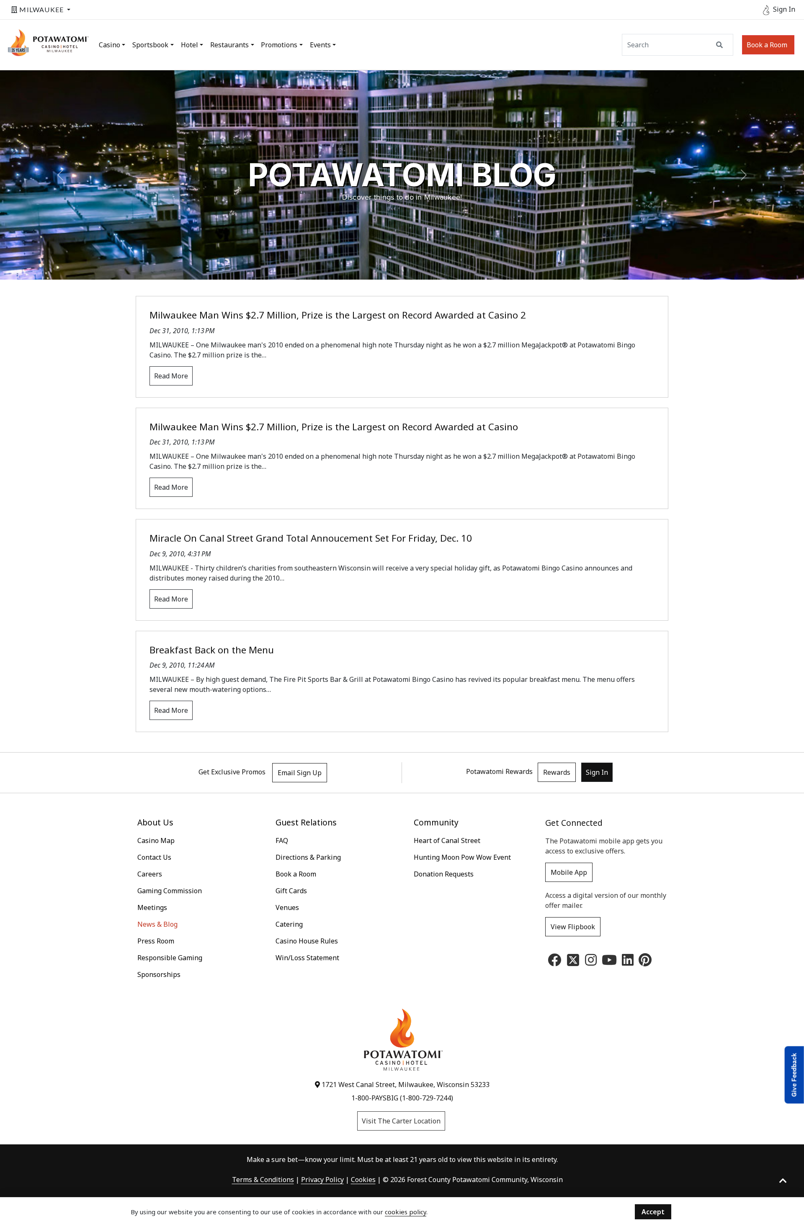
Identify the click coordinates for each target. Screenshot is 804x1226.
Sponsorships (158, 974)
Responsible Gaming (169, 957)
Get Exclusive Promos (231, 772)
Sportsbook (150, 44)
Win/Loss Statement (307, 957)
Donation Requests (444, 874)
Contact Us (154, 857)
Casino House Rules (307, 941)
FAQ (282, 840)
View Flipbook (573, 926)
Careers (149, 874)
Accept (653, 1211)
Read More (171, 375)
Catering (289, 924)
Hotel (189, 44)
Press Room (155, 941)
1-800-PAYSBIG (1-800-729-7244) (402, 1098)
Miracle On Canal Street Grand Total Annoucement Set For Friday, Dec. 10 (310, 538)
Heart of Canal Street (447, 840)
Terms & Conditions (263, 1179)
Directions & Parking (308, 857)
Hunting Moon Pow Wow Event (462, 857)
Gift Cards (291, 890)
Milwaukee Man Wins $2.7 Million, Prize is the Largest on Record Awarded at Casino (333, 426)
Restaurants (229, 44)
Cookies (363, 1179)
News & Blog (157, 924)
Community (436, 822)
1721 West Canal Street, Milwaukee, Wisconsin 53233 (405, 1084)
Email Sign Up (300, 772)
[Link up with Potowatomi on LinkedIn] (627, 962)
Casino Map (156, 840)
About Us (155, 822)
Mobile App (569, 872)
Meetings (152, 907)
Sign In (597, 772)
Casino (109, 44)
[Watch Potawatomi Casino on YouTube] (609, 962)
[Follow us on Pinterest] (645, 962)
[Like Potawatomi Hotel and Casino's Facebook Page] (554, 962)
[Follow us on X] (573, 959)
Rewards (556, 772)
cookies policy (405, 1212)
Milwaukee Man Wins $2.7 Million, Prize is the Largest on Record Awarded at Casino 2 (337, 314)
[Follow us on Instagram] (590, 962)
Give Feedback (794, 1075)
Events (320, 44)
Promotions (279, 44)
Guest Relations (306, 822)
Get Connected (574, 822)
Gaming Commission (169, 890)
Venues (287, 907)
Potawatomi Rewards (499, 771)
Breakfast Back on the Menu (211, 649)
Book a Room (767, 44)
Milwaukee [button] (41, 9)
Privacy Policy (322, 1179)
